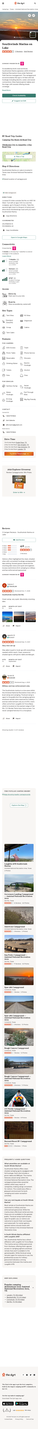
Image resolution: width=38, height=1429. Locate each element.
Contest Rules (8, 1419)
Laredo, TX (22, 449)
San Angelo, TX (23, 445)
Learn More (6, 256)
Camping (5, 9)
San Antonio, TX (24, 447)
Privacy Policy (19, 1419)
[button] (3, 3)
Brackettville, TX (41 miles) (16, 1297)
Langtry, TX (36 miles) (15, 1295)
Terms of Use (30, 1419)
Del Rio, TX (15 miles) (14, 1302)
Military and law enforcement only (16, 686)
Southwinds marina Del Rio (13, 595)
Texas (12, 9)
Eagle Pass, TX (21, 442)
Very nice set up (8, 646)
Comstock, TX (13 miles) (16, 1300)
